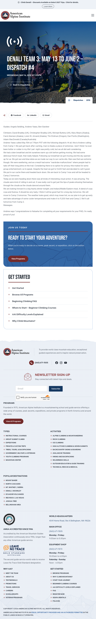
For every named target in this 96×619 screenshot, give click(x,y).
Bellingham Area (13, 505)
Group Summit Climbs (15, 439)
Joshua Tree (11, 501)
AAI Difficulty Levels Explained (66, 587)
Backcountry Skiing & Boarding (67, 450)
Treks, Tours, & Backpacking (18, 450)
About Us (10, 577)
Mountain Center (13, 460)
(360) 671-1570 (55, 549)
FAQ (54, 591)
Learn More (48, 6)
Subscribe (55, 389)
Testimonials (11, 580)
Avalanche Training (61, 453)
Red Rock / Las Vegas (15, 498)
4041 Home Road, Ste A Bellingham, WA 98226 (69, 521)
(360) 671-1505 (41, 363)
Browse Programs (61, 573)
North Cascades (13, 484)
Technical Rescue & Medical (65, 467)
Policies (56, 601)
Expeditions (11, 443)
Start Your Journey (61, 580)
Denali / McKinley (13, 491)
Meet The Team (12, 573)
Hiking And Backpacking (63, 457)
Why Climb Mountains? (63, 577)
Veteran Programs (14, 597)
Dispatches (78, 100)
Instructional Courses (16, 436)
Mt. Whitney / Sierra (14, 487)
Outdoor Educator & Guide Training (68, 463)
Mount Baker (11, 480)
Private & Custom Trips (16, 446)
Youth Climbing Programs (17, 457)
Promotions (11, 584)
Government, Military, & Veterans (20, 453)
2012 (88, 100)
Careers (9, 591)
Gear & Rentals (59, 597)
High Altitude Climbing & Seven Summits (70, 446)
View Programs (18, 259)
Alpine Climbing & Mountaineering (68, 436)
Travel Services (13, 587)
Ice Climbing (58, 443)
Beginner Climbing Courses (65, 584)
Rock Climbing (59, 439)
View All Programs (13, 421)
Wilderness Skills (61, 460)
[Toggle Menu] (92, 15)
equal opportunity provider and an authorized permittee (57, 612)
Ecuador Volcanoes (15, 494)
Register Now (59, 594)
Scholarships (12, 594)
